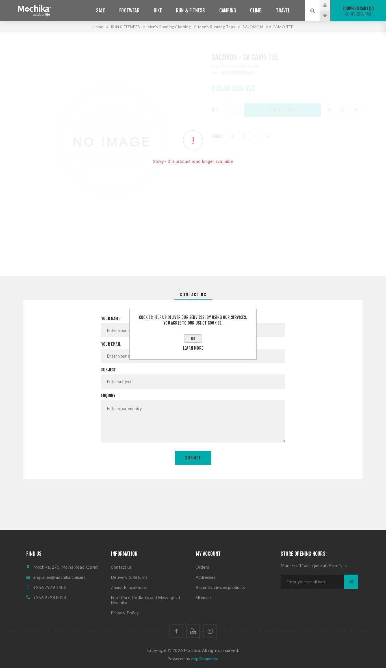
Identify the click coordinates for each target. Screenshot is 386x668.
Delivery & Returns (129, 577)
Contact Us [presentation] (193, 294)
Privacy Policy (125, 612)
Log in (329, 5)
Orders (202, 567)
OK (193, 338)
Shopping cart (357, 11)
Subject (108, 370)
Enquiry (108, 395)
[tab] (193, 294)
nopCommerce (205, 658)
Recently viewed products (220, 587)
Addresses (206, 577)
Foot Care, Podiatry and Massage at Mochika (146, 600)
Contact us (121, 567)
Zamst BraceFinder (129, 587)
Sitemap (203, 597)
